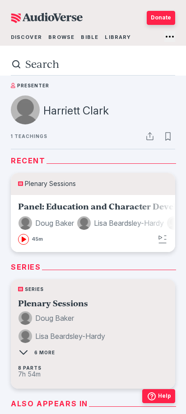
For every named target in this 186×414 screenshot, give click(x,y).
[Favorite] (168, 136)
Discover (26, 37)
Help (164, 395)
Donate (161, 17)
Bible (89, 37)
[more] (169, 36)
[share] (150, 136)
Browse (61, 37)
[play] (23, 239)
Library (118, 37)
